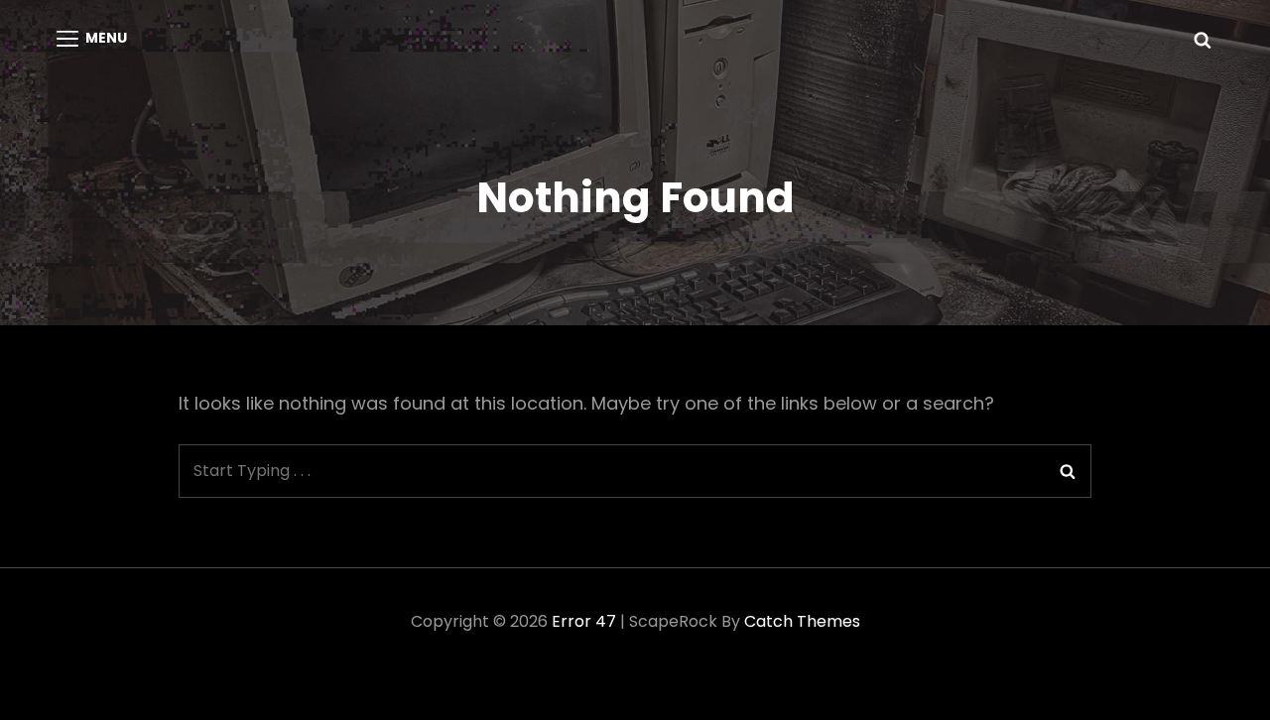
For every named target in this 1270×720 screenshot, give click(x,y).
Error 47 (584, 621)
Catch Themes (802, 621)
